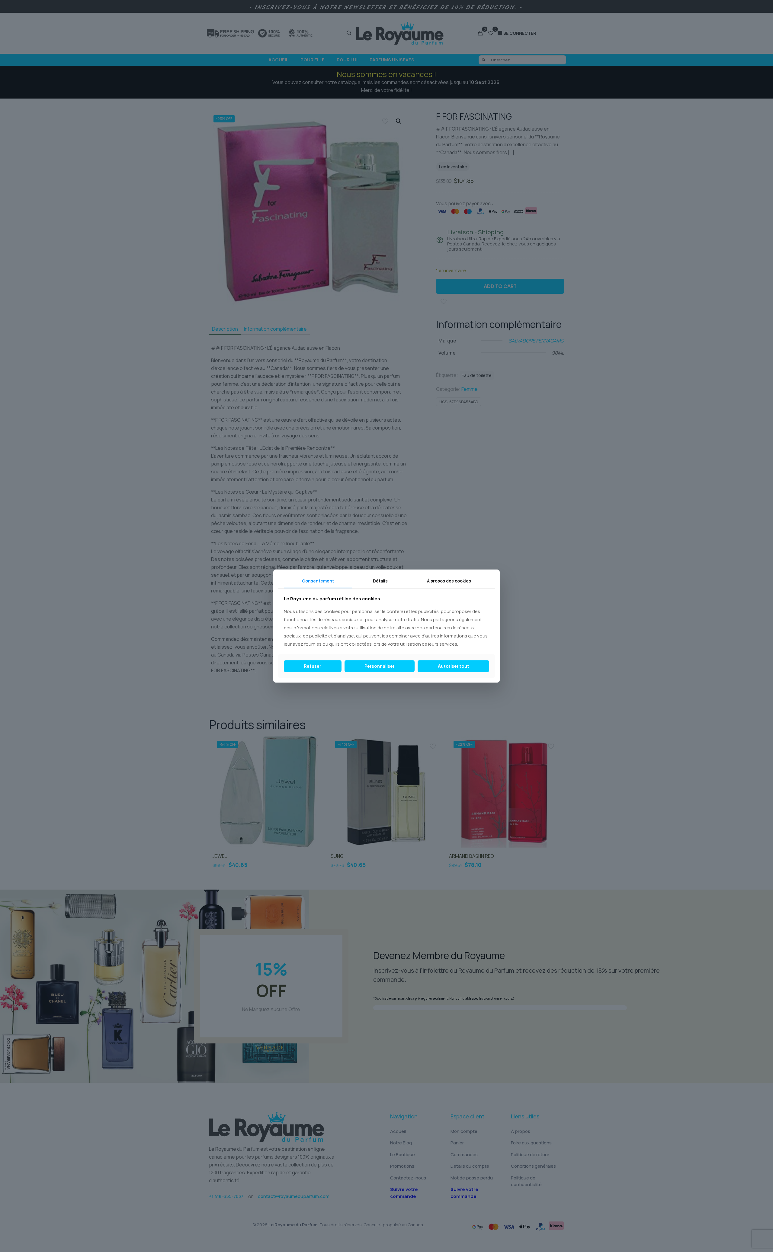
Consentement (318, 581)
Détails (380, 581)
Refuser (312, 666)
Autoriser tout (453, 666)
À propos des (449, 581)
